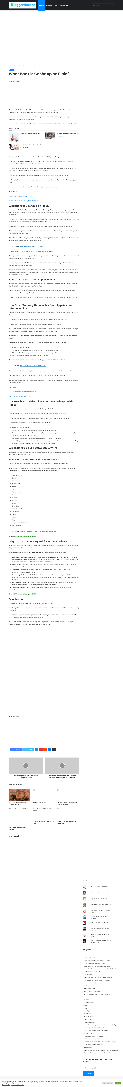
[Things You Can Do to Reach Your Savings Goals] (19, 795)
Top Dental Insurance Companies (93, 1036)
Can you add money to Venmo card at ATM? (22, 392)
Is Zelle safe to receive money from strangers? (23, 201)
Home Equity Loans (89, 988)
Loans (85, 1008)
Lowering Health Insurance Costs (93, 1011)
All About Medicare (39, 803)
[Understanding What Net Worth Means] (44, 814)
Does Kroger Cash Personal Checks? (18, 828)
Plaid (32, 187)
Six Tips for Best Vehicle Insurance (94, 1027)
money (52, 375)
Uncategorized (88, 1047)
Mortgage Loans (88, 1016)
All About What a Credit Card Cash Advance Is (67, 803)
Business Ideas (64, 5)
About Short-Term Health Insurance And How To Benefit (100, 969)
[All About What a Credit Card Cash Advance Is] (68, 795)
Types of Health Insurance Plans (93, 1044)
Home (11, 66)
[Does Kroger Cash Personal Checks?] (19, 817)
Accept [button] (118, 1083)
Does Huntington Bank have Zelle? (20, 396)
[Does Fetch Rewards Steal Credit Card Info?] (50, 135)
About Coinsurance (89, 957)
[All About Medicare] (44, 795)
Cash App (24, 119)
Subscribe (88, 1074)
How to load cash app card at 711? (20, 196)
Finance (41, 5)
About (85, 955)
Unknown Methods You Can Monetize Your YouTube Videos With (102, 1050)
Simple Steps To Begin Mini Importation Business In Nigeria (101, 1025)
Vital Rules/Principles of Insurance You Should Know (99, 1053)
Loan (56, 5)
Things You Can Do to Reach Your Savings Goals (18, 803)
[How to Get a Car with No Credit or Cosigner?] (14, 147)
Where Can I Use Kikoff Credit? (30, 134)
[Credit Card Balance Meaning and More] (68, 814)
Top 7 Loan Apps (88, 1033)
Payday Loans (88, 1019)
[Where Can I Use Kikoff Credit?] (14, 137)
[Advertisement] (54, 23)
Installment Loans (89, 997)
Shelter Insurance (89, 1022)
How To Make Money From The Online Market (97, 994)
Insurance (49, 5)
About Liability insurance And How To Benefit (97, 960)
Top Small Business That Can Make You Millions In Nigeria (100, 1041)
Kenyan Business (89, 1002)
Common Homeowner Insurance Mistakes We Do (98, 977)
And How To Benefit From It (92, 971)
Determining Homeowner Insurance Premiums (97, 980)
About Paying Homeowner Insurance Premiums (97, 966)
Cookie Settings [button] (107, 1083)
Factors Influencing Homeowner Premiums (96, 983)
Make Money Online (89, 1013)
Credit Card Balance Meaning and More (67, 822)
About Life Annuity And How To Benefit (95, 963)
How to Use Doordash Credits (99, 922)
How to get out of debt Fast (92, 991)
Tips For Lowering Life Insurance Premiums (96, 1030)
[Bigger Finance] (22, 5)
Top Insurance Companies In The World (95, 1039)
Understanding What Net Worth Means (43, 822)
